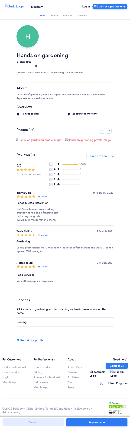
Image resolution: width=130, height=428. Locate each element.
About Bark (75, 367)
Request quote (96, 422)
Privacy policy (11, 412)
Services (82, 15)
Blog (70, 382)
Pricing (37, 372)
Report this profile (31, 340)
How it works (10, 372)
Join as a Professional (46, 377)
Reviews (67, 15)
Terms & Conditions (58, 409)
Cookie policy (81, 409)
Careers (72, 372)
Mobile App (9, 382)
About (42, 15)
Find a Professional (14, 367)
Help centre (41, 382)
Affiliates (73, 377)
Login (5, 377)
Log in (86, 6)
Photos (54, 15)
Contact (33, 422)
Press (71, 387)
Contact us (117, 366)
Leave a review (97, 156)
